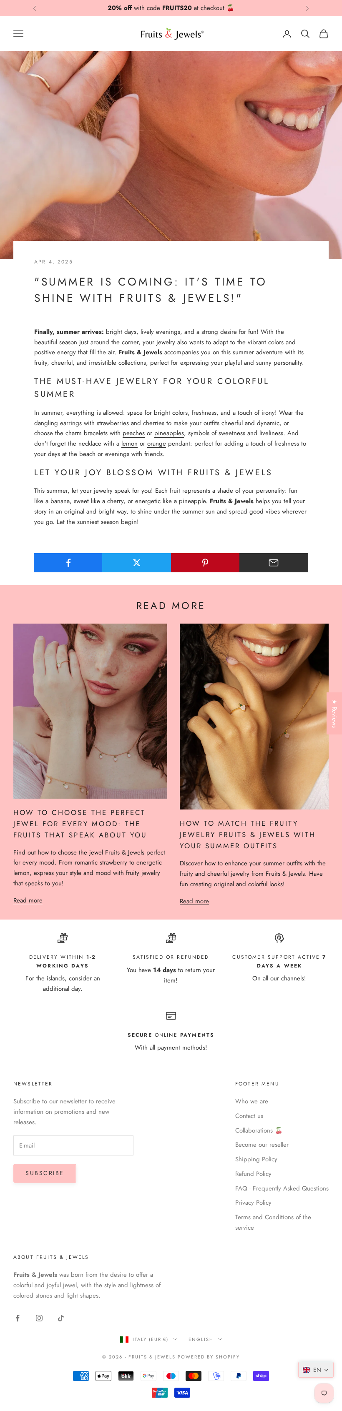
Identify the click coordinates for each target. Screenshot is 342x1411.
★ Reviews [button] (334, 713)
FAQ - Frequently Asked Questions (282, 1188)
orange (156, 443)
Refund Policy (253, 1173)
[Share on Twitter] (137, 563)
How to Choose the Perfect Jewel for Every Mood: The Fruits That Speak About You (80, 823)
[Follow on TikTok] (61, 1318)
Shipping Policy (256, 1159)
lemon (129, 443)
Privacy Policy (253, 1202)
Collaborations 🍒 (259, 1130)
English (201, 1339)
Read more (28, 900)
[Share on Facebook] (68, 563)
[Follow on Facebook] (17, 1318)
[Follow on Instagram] (39, 1318)
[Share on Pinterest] (205, 563)
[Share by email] (274, 563)
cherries (153, 423)
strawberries (113, 423)
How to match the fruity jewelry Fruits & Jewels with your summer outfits (248, 834)
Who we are (251, 1101)
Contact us (249, 1115)
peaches (134, 433)
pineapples (169, 433)
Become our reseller (262, 1144)
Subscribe (44, 1173)
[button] (316, 1369)
